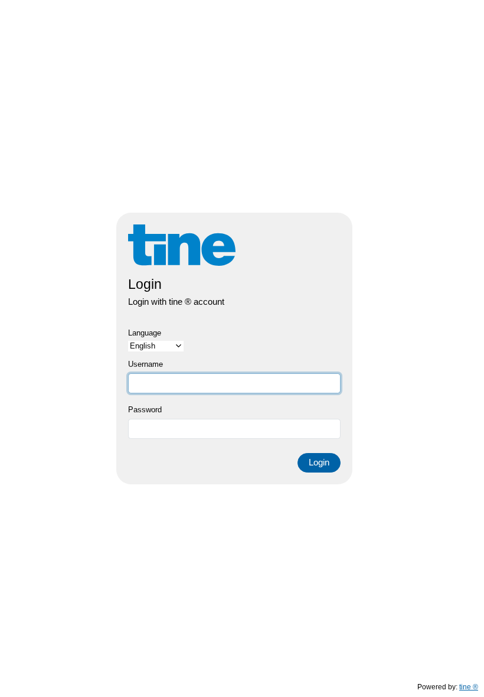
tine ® (468, 687)
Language (144, 332)
